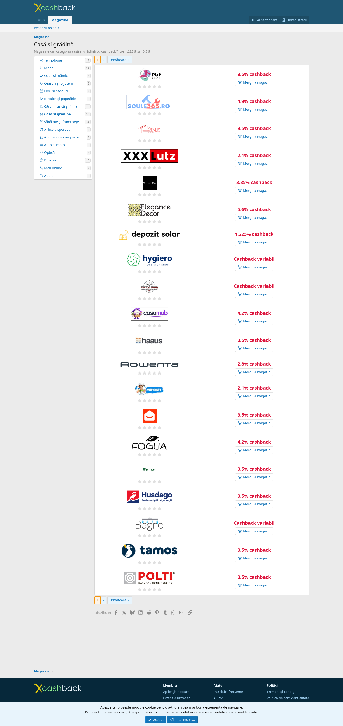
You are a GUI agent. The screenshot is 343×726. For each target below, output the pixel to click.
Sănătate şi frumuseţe (61, 121)
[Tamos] (149, 551)
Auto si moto (54, 144)
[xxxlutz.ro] (149, 156)
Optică (49, 152)
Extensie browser (176, 698)
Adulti (48, 175)
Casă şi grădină (57, 114)
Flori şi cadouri (55, 91)
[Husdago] (149, 497)
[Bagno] (149, 524)
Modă (48, 67)
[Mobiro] (149, 183)
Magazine (59, 19)
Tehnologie (52, 60)
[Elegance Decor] (149, 210)
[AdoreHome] (149, 314)
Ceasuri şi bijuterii (58, 83)
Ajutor (218, 698)
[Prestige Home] (149, 416)
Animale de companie (61, 137)
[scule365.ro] (149, 102)
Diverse (49, 160)
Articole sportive (56, 129)
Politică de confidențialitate (288, 698)
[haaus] (149, 341)
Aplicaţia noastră (176, 691)
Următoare (117, 60)
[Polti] (149, 578)
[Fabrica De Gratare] (149, 287)
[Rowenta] (149, 365)
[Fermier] (149, 470)
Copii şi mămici (56, 75)
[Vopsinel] (149, 389)
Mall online (52, 167)
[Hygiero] (149, 260)
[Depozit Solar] (149, 235)
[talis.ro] (149, 129)
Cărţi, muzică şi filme (60, 106)
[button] (44, 20)
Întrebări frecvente (228, 691)
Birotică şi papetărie (59, 98)
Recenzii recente (47, 28)
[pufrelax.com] (149, 75)
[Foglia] (149, 443)
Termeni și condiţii (281, 691)
